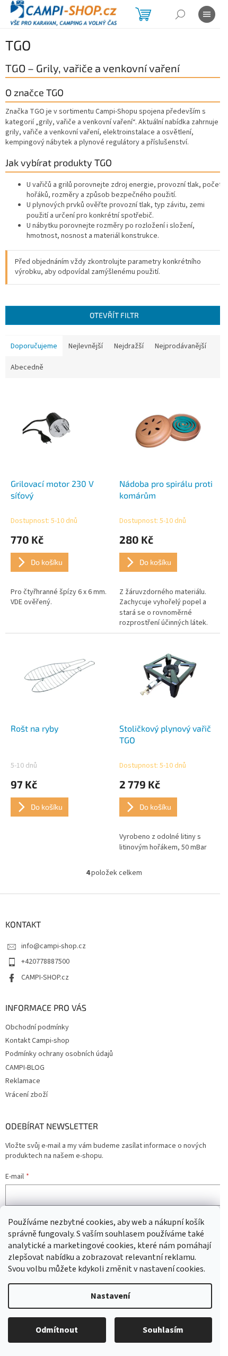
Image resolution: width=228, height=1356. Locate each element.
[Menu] (206, 14)
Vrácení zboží (26, 1094)
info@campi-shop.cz (53, 946)
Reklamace (22, 1081)
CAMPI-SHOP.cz (45, 977)
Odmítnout (57, 1330)
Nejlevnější (85, 346)
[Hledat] (180, 14)
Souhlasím (163, 1330)
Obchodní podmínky (37, 1027)
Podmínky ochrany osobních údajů (59, 1054)
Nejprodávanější (180, 346)
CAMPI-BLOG (25, 1067)
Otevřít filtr (114, 315)
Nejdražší (129, 346)
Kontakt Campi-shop (37, 1040)
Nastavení (110, 1296)
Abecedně (27, 367)
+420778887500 (45, 961)
